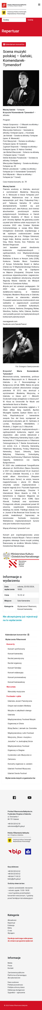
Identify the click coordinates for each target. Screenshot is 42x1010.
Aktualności (12, 920)
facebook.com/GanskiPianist (14, 324)
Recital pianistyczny (16, 658)
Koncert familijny (14, 668)
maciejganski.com (10, 321)
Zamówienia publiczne (16, 972)
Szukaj (30, 20)
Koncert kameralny (15, 654)
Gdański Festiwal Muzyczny (19, 769)
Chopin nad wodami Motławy (19, 706)
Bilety (10, 928)
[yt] (29, 797)
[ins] (21, 797)
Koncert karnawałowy (16, 682)
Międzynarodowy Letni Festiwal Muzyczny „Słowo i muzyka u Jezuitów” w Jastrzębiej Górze (21, 737)
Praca (10, 966)
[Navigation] (39, 4)
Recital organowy (15, 663)
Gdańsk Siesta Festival (17, 773)
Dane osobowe (13, 982)
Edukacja (11, 925)
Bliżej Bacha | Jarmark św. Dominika (22, 728)
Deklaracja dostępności (16, 990)
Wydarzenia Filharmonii (15, 639)
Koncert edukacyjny (15, 673)
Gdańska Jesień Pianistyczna (20, 701)
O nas (10, 931)
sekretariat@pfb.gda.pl (16, 826)
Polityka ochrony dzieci (16, 987)
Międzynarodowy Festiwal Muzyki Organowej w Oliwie (22, 721)
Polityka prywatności (15, 985)
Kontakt (10, 968)
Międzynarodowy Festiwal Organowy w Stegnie (18, 748)
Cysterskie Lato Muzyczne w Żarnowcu (20, 757)
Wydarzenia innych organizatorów (20, 778)
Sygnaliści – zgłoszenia (16, 992)
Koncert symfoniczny (16, 649)
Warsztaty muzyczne (16, 691)
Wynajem (11, 933)
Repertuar (11, 923)
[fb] (14, 797)
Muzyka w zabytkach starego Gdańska (20, 712)
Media (10, 963)
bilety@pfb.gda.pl (14, 879)
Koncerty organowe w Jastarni (20, 764)
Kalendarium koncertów (15, 635)
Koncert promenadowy (17, 677)
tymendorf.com (24, 528)
